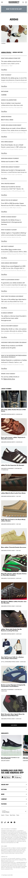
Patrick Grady (11, 550)
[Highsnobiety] (14, 2)
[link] (14, 402)
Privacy (7, 815)
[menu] (2, 2)
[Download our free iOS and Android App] (6, 777)
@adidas (3, 94)
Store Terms (12, 815)
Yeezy (10, 249)
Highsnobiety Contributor (14, 468)
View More (4, 69)
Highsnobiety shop (9, 379)
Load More (14, 725)
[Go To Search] (23, 2)
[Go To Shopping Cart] (26, 2)
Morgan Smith (11, 414)
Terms (17, 815)
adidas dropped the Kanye (15, 254)
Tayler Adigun (11, 578)
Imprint (2, 815)
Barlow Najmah (5, 760)
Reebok (16, 266)
